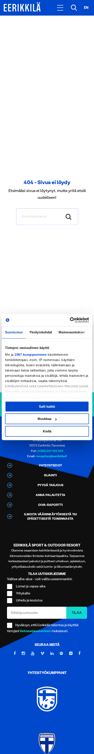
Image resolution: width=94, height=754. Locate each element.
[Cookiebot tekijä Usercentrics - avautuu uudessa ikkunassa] (70, 320)
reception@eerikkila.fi (51, 456)
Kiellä (47, 431)
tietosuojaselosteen (35, 631)
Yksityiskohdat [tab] (40, 332)
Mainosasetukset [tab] (72, 332)
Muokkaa (44, 419)
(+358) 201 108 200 (50, 451)
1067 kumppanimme (30, 354)
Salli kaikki (47, 406)
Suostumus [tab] (14, 332)
